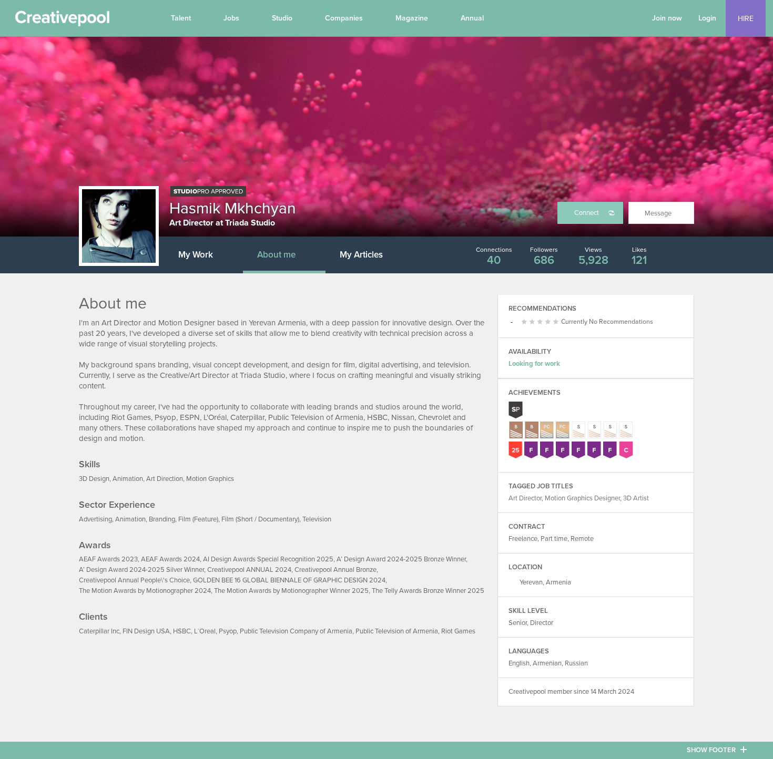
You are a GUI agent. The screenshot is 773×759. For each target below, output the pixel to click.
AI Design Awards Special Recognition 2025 (268, 559)
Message (658, 213)
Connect (586, 213)
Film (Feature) (198, 519)
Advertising (95, 519)
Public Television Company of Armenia (296, 631)
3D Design (94, 479)
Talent (181, 18)
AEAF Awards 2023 (108, 559)
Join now (667, 18)
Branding (162, 519)
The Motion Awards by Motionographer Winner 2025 (291, 591)
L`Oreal (205, 631)
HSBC (182, 631)
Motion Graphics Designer (582, 498)
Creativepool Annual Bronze (335, 570)
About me (276, 254)
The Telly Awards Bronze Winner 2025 (428, 591)
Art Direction (164, 479)
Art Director (525, 498)
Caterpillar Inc (99, 631)
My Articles (361, 254)
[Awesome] (557, 322)
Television (316, 519)
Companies (344, 18)
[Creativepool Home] (62, 21)
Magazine (411, 18)
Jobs (231, 18)
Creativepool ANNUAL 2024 (249, 570)
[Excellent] (549, 322)
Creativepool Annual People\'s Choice (134, 580)
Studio (282, 18)
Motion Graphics (210, 479)
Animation (128, 479)
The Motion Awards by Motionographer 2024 (145, 591)
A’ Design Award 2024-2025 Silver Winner (141, 570)
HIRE (746, 18)
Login (707, 18)
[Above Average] (541, 322)
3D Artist (636, 498)
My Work (195, 254)
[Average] (533, 322)
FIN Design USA (146, 631)
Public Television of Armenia (396, 631)
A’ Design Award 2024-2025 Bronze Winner (401, 559)
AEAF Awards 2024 (170, 559)
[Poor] (526, 322)
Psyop (228, 631)
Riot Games (458, 631)
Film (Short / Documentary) (260, 519)
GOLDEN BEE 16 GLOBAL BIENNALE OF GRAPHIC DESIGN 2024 (289, 580)
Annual (472, 18)
